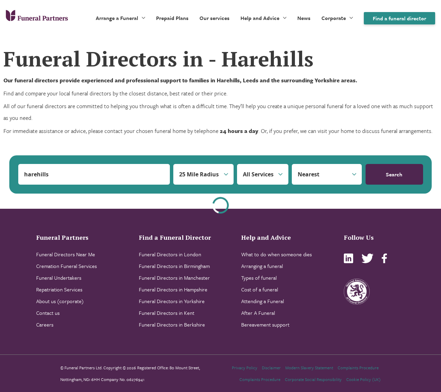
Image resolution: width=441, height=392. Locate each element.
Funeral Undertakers (58, 277)
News (303, 18)
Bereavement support (265, 324)
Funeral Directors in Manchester (174, 277)
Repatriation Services (59, 289)
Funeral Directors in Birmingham (174, 266)
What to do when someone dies (276, 254)
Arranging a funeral (262, 266)
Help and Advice (259, 18)
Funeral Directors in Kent (166, 313)
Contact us (48, 313)
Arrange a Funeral (117, 18)
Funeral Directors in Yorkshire (172, 301)
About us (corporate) (60, 301)
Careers (44, 324)
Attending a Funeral (262, 301)
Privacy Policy (244, 367)
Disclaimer (271, 367)
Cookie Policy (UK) (363, 379)
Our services (214, 18)
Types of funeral (259, 277)
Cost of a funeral (259, 289)
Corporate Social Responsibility (313, 379)
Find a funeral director (399, 18)
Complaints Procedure (358, 367)
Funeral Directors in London (170, 254)
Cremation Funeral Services (66, 266)
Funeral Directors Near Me (65, 254)
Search (394, 174)
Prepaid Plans (172, 18)
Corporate (333, 18)
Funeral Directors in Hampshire (173, 289)
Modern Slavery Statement (309, 367)
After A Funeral (258, 313)
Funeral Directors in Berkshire (172, 324)
